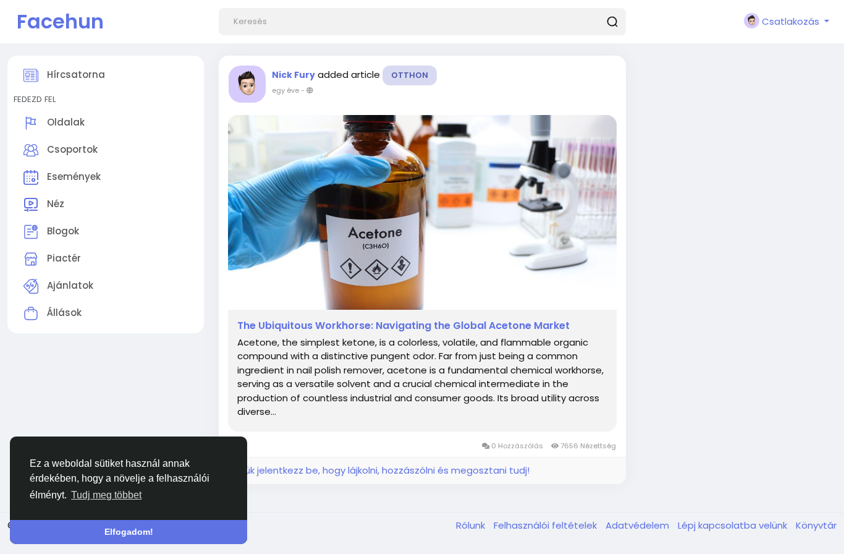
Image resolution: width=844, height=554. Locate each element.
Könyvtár (816, 525)
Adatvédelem (639, 525)
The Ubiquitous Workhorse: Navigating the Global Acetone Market (403, 326)
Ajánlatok (68, 285)
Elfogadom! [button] (128, 532)
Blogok (61, 230)
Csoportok (71, 149)
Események (72, 176)
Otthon (409, 75)
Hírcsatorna (74, 74)
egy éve (285, 90)
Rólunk (471, 525)
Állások (63, 312)
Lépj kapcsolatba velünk (734, 525)
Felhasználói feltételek (546, 525)
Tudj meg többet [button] (106, 495)
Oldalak (64, 122)
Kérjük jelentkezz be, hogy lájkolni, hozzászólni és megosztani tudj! (379, 470)
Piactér (62, 258)
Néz (54, 203)
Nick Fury (293, 75)
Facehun (60, 21)
